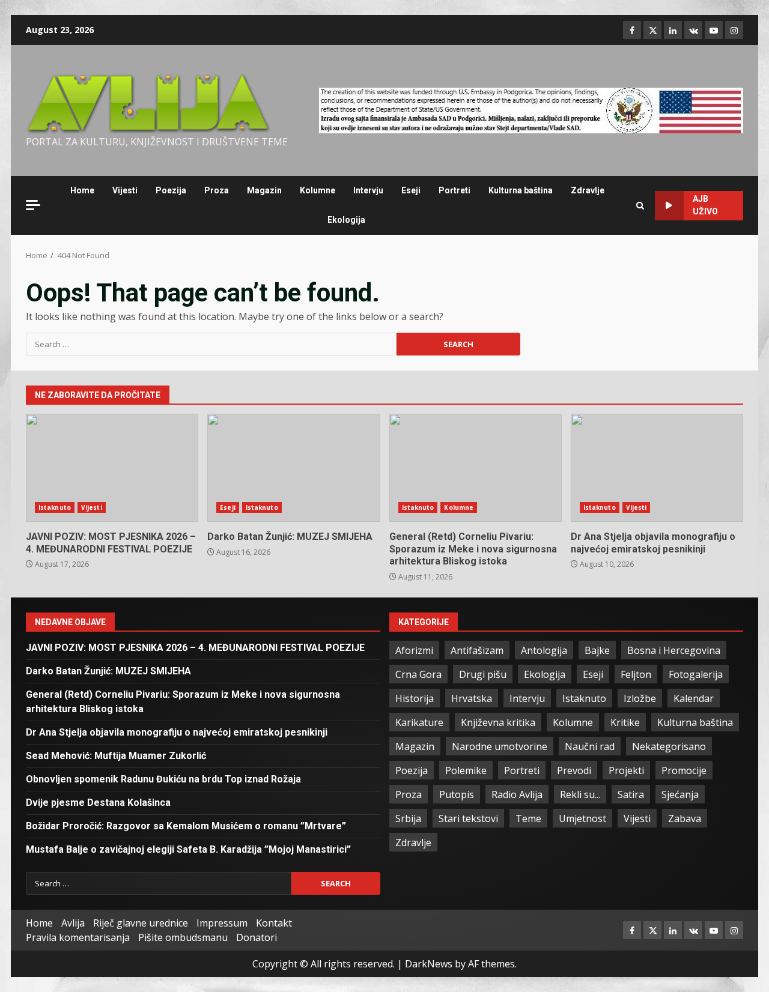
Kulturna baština (520, 190)
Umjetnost (582, 818)
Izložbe (640, 698)
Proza (216, 190)
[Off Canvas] (33, 205)
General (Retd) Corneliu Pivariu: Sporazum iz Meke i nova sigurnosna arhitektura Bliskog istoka (475, 468)
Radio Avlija (517, 794)
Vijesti (125, 190)
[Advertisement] (531, 109)
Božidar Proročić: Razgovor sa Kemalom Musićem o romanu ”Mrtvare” (186, 826)
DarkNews (428, 963)
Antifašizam (477, 650)
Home (82, 190)
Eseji (411, 190)
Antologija (544, 650)
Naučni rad (590, 746)
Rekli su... (580, 794)
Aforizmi (414, 650)
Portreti (454, 190)
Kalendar (693, 698)
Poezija (171, 190)
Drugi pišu (482, 674)
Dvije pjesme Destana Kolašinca (98, 802)
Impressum (222, 923)
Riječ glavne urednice (140, 923)
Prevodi (574, 770)
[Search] (640, 205)
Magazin (264, 190)
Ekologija (346, 220)
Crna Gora (418, 674)
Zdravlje (587, 190)
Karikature (419, 722)
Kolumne (317, 190)
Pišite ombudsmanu (183, 937)
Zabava (684, 818)
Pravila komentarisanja (78, 937)
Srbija (408, 818)
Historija (414, 698)
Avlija (73, 923)
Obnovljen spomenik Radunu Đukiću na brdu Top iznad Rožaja (163, 779)
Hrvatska (471, 698)
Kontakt (274, 923)
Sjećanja (680, 794)
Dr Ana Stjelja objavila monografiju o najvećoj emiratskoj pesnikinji (657, 468)
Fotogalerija (696, 674)
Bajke (597, 650)
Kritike (625, 722)
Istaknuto (54, 507)
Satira (631, 794)
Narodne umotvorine (499, 746)
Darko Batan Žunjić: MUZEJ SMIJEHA (293, 468)
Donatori (256, 937)
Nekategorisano (669, 746)
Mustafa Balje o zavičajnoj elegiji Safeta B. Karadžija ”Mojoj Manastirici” (188, 849)
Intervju (368, 190)
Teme (528, 818)
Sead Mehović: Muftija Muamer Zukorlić (116, 755)
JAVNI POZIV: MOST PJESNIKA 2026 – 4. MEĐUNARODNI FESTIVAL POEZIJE (112, 468)
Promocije (684, 770)
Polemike (466, 770)
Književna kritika (498, 722)
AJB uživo (705, 205)
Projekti (626, 770)
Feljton (636, 674)
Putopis (456, 794)
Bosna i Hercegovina (673, 650)
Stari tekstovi (468, 818)
